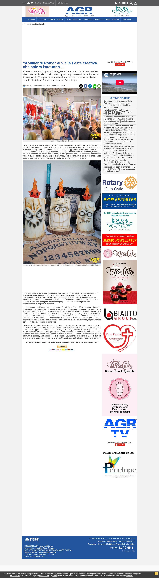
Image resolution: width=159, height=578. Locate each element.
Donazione (126, 19)
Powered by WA (128, 551)
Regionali (77, 19)
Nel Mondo (98, 19)
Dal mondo (122, 541)
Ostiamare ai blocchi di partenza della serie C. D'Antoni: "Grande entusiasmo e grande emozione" (119, 169)
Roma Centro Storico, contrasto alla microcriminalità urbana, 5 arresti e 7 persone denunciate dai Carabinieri (118, 128)
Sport (107, 19)
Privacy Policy (121, 544)
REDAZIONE (48, 3)
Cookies (131, 544)
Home (25, 24)
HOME (38, 3)
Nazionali (87, 19)
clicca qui (129, 576)
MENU (30, 3)
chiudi (54, 576)
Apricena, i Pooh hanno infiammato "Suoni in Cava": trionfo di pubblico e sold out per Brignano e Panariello (118, 155)
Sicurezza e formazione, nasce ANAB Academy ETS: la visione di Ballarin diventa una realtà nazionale (118, 148)
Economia (42, 19)
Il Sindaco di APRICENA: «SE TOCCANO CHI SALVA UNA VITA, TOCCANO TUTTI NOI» (117, 112)
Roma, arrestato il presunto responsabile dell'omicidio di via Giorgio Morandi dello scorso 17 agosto (119, 162)
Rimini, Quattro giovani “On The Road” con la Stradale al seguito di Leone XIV (119, 134)
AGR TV (115, 19)
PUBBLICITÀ (62, 3)
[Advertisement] (79, 42)
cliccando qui (15, 576)
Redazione (92, 544)
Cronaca (31, 19)
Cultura (60, 19)
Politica (52, 19)
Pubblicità (111, 544)
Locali (68, 19)
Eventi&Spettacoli (36, 24)
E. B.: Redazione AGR (36, 85)
